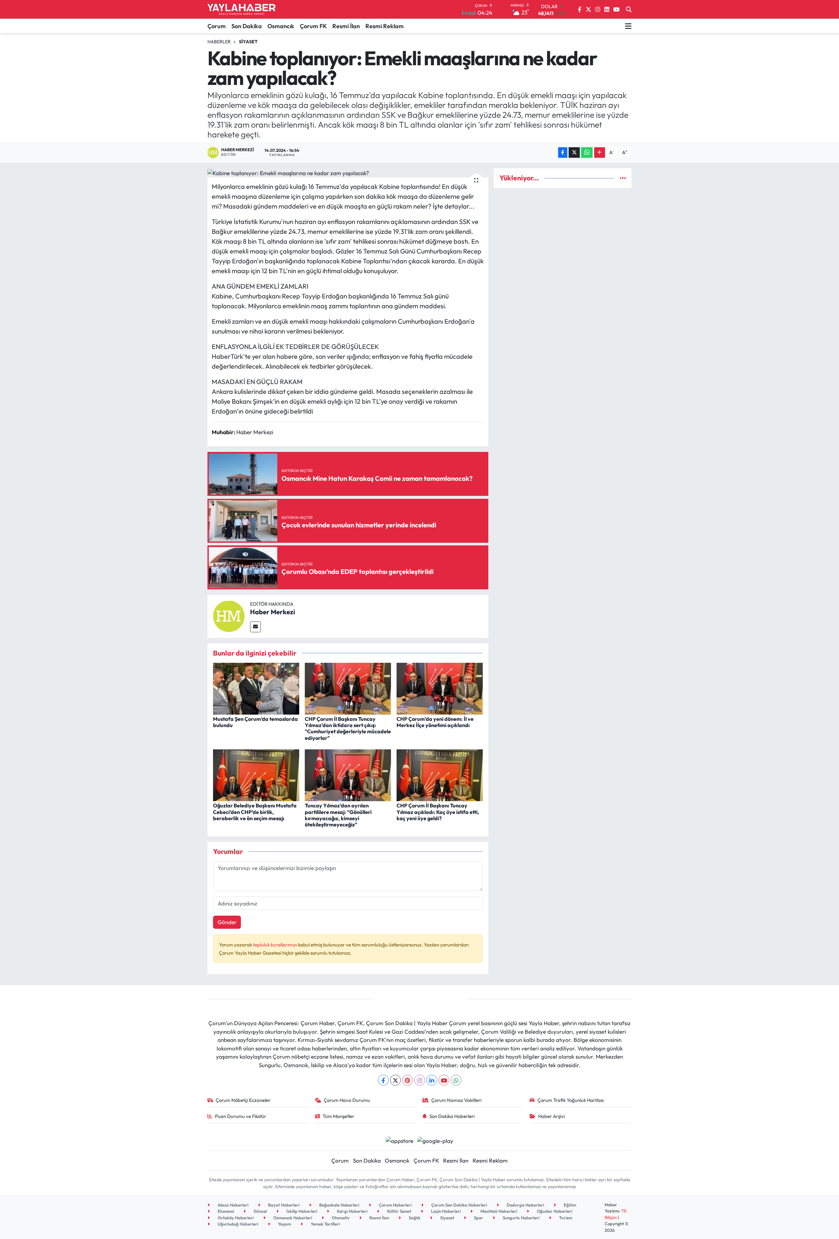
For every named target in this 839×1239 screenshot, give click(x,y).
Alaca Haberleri (232, 1205)
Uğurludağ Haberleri (237, 1224)
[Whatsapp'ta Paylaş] (587, 152)
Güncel (260, 1211)
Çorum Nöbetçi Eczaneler (243, 1100)
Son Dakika (246, 26)
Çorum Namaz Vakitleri (456, 1100)
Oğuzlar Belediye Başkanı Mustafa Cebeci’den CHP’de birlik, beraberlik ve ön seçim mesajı (255, 811)
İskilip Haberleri (301, 1211)
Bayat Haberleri (283, 1205)
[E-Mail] (255, 626)
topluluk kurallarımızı (275, 945)
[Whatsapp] (456, 1080)
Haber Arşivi (551, 1116)
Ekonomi (225, 1211)
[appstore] (399, 1139)
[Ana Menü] (628, 26)
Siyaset (248, 42)
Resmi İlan (346, 26)
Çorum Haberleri (395, 1205)
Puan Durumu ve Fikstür (240, 1116)
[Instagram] (419, 1080)
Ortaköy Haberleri (235, 1217)
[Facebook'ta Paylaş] (562, 152)
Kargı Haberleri (351, 1211)
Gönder (227, 922)
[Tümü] (623, 177)
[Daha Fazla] (599, 152)
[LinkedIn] (431, 1080)
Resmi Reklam (384, 26)
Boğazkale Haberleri (338, 1205)
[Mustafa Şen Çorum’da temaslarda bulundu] (256, 687)
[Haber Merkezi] (228, 615)
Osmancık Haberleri (292, 1217)
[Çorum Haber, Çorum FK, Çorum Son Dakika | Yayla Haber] (241, 9)
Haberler (219, 42)
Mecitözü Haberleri (498, 1211)
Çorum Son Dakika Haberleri (458, 1205)
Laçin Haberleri (445, 1211)
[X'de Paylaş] (574, 152)
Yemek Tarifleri (325, 1224)
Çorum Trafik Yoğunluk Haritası (570, 1100)
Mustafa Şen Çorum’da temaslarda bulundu (255, 722)
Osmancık (280, 26)
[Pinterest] (407, 1080)
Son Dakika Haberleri (452, 1116)
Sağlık (414, 1217)
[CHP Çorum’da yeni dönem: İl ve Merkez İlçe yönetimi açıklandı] (440, 687)
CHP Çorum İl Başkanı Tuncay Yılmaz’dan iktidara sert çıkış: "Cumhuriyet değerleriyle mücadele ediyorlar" (348, 728)
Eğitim (569, 1205)
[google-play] (435, 1139)
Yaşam (284, 1224)
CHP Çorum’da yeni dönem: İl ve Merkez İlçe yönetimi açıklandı (435, 722)
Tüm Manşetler (338, 1116)
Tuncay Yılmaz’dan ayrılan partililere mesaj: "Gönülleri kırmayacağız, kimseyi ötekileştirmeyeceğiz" (338, 815)
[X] (395, 1080)
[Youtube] (444, 1080)
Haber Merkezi (272, 612)
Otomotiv (340, 1217)
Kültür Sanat (398, 1211)
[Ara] (629, 9)
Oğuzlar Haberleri (554, 1211)
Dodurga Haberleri (525, 1205)
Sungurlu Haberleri (520, 1217)
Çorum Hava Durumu (347, 1100)
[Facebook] (383, 1080)
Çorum (216, 26)
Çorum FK (313, 26)
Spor (478, 1217)
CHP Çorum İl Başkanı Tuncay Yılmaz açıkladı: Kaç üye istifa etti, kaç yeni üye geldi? (438, 811)
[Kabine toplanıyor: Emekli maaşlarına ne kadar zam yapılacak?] (347, 172)
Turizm (565, 1217)
